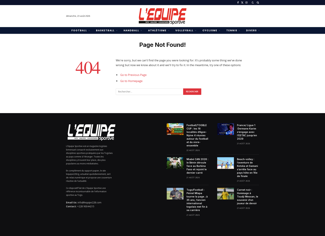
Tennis (231, 30)
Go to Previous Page (133, 75)
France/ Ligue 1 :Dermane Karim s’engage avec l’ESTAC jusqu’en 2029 (247, 132)
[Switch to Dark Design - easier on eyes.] (253, 2)
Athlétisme (157, 30)
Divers (251, 30)
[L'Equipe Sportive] (162, 16)
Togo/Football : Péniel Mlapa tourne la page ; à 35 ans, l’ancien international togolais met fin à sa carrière (197, 199)
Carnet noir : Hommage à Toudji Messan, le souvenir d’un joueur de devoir (247, 196)
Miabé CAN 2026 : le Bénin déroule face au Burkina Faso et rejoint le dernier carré (197, 166)
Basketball (105, 30)
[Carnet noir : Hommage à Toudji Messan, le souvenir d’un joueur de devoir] (225, 193)
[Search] (257, 2)
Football (79, 30)
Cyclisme (209, 30)
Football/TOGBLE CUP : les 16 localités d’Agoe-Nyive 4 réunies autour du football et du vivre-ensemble (197, 135)
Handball (131, 30)
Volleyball (184, 30)
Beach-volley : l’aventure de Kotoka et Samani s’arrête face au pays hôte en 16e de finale (247, 168)
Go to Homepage (131, 81)
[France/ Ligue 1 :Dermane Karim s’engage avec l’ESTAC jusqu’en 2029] (225, 129)
